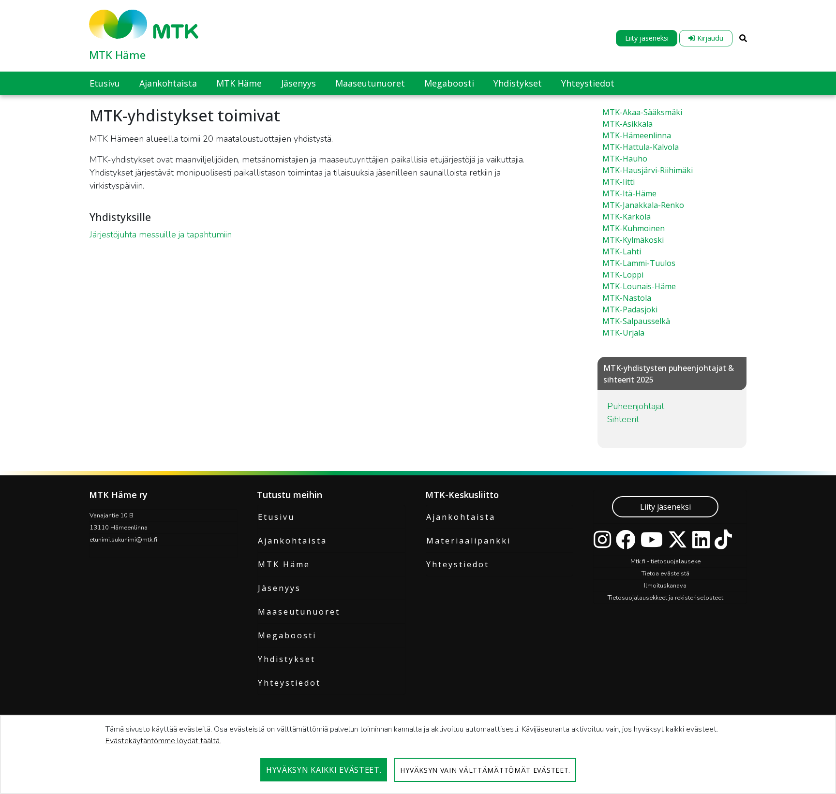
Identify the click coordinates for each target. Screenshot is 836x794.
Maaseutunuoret (299, 611)
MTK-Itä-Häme (629, 193)
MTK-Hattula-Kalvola (640, 147)
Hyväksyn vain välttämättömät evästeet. (485, 770)
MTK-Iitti (618, 181)
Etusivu (276, 517)
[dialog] (418, 754)
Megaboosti (287, 635)
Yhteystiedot (289, 682)
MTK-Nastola (626, 298)
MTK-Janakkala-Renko (643, 205)
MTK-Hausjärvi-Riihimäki (647, 170)
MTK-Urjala (623, 332)
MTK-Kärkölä (626, 216)
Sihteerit (623, 419)
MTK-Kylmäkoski (633, 240)
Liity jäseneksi (647, 38)
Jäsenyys (279, 588)
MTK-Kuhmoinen (633, 228)
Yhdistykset (286, 659)
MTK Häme (117, 54)
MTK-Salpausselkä (636, 321)
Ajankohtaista (292, 540)
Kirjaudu (709, 38)
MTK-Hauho (624, 158)
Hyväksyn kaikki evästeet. (324, 770)
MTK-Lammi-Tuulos (638, 263)
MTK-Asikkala (627, 123)
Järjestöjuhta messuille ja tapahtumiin (161, 234)
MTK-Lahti (621, 251)
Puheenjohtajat (635, 406)
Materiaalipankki (468, 540)
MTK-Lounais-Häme (639, 286)
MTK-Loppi (622, 274)
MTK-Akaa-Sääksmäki (642, 112)
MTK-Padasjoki (629, 309)
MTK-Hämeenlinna (636, 135)
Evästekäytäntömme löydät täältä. (163, 740)
